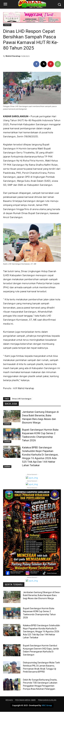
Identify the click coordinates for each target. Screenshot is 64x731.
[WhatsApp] (58, 64)
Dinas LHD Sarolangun (21, 398)
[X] (43, 64)
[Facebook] (36, 64)
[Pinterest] (51, 64)
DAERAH (7, 25)
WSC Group (47, 705)
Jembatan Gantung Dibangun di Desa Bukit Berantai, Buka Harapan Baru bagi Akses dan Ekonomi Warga (41, 595)
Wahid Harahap (13, 56)
